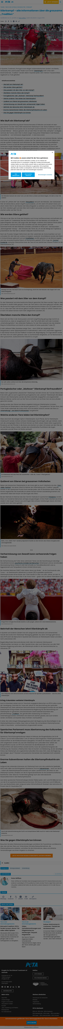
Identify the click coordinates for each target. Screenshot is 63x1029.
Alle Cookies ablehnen (28, 174)
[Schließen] (52, 152)
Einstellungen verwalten (45, 174)
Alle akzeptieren (16, 174)
